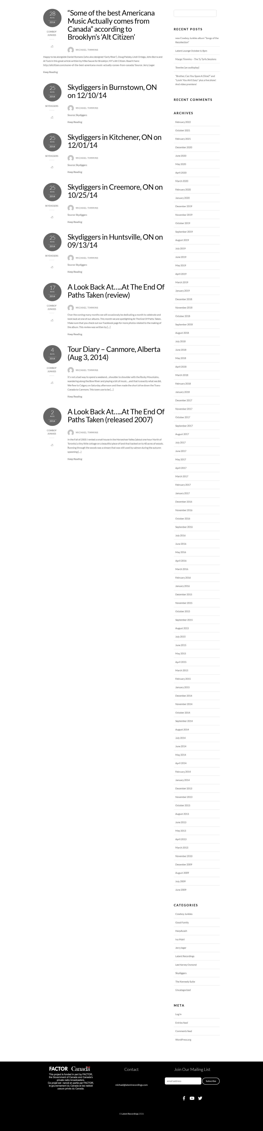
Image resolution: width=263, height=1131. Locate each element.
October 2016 (182, 518)
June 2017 (180, 451)
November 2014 (183, 704)
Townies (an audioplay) (187, 67)
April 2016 (180, 560)
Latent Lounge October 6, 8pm (191, 50)
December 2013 (183, 788)
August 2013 (182, 813)
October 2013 (182, 805)
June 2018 (180, 349)
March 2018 (181, 374)
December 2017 (183, 400)
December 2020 (183, 147)
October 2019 (182, 223)
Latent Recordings (184, 956)
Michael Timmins (87, 50)
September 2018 (184, 324)
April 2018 (180, 366)
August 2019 (182, 240)
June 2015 (180, 645)
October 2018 (182, 316)
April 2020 (180, 172)
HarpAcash (181, 930)
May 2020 (180, 164)
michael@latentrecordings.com (131, 1084)
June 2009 (180, 889)
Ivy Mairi (180, 939)
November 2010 (183, 856)
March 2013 (181, 847)
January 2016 (182, 585)
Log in (178, 1014)
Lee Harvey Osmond (186, 964)
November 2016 (183, 510)
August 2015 (182, 628)
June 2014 (180, 746)
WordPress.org (183, 1039)
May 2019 (180, 265)
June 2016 (180, 543)
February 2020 (183, 189)
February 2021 (183, 138)
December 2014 (183, 695)
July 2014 (180, 737)
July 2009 (180, 881)
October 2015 (182, 611)
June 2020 (180, 155)
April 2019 (180, 273)
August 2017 (182, 434)
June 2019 (180, 256)
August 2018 (182, 332)
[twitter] (200, 1097)
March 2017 (181, 476)
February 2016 (183, 577)
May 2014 (180, 754)
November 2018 (183, 307)
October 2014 (182, 712)
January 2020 (182, 197)
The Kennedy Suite (185, 981)
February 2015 (183, 678)
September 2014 (184, 720)
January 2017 (182, 493)
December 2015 (183, 594)
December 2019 (183, 206)
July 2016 (180, 535)
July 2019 (180, 248)
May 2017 (180, 459)
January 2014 (182, 780)
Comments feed (183, 1031)
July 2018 (180, 341)
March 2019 (181, 282)
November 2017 (183, 408)
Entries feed (181, 1022)
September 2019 (184, 231)
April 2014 (180, 763)
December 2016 (183, 501)
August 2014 (182, 729)
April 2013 (180, 839)
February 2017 (183, 484)
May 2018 (180, 358)
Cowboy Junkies (184, 913)
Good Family (182, 922)
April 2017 (180, 467)
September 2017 (184, 425)
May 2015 (180, 653)
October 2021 (182, 130)
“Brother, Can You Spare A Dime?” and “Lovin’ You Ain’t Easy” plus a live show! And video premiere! (195, 80)
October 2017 (182, 417)
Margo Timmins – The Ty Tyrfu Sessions (195, 59)
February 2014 (183, 771)
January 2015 (182, 687)
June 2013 (180, 822)
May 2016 (180, 552)
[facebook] (184, 1097)
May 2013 (180, 830)
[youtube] (192, 1097)
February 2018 (183, 383)
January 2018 (182, 391)
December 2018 (183, 299)
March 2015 (181, 670)
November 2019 (183, 214)
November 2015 (183, 602)
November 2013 (183, 796)
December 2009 (183, 864)
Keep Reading (50, 72)
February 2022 (183, 121)
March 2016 (181, 569)
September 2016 (184, 526)
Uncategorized (183, 989)
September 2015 (184, 619)
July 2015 (180, 636)
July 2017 (180, 442)
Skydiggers (51, 106)
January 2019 (182, 290)
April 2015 (180, 661)
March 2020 (181, 180)
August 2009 (182, 872)
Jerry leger (180, 947)
